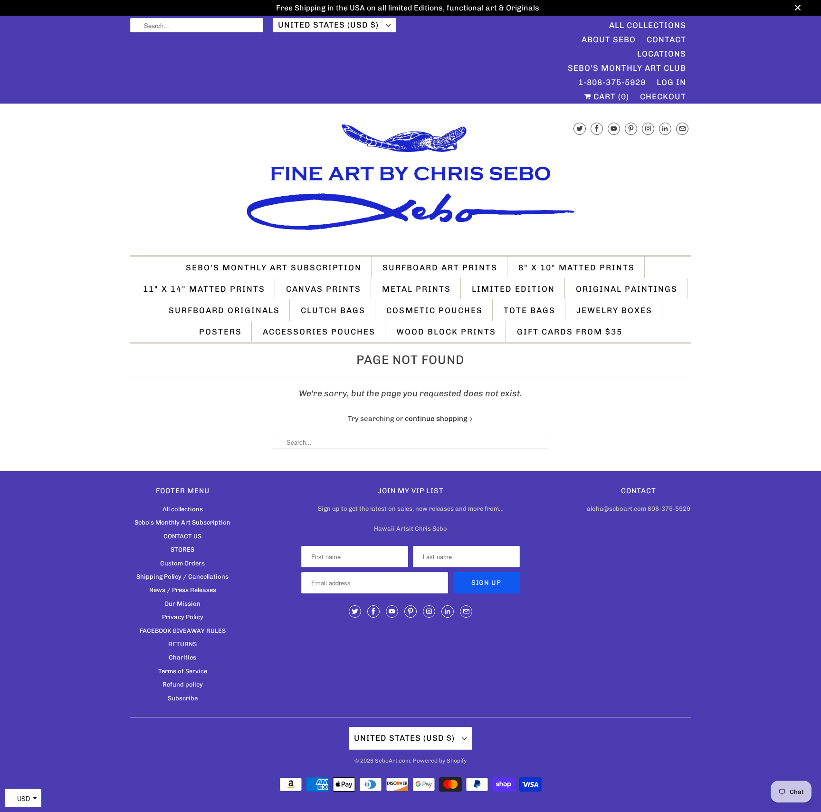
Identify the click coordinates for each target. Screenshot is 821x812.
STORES (182, 549)
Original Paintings (627, 289)
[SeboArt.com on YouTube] (614, 128)
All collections (182, 509)
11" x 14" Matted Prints (204, 289)
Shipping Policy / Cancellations (182, 576)
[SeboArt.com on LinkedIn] (665, 128)
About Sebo (609, 39)
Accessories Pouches (319, 331)
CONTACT (666, 39)
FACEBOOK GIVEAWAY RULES (183, 630)
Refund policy (182, 684)
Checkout (663, 96)
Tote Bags (529, 310)
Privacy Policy (182, 617)
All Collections (647, 25)
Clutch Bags (333, 310)
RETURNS (182, 644)
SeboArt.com (392, 760)
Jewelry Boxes (614, 310)
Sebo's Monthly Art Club (627, 68)
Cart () (610, 96)
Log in (671, 82)
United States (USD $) (329, 24)
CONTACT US (182, 536)
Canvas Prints (323, 289)
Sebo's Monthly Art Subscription (274, 267)
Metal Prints (416, 289)
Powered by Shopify (440, 760)
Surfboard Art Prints (439, 267)
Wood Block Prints (446, 331)
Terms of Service (182, 671)
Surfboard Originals (224, 310)
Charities (182, 657)
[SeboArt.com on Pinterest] (631, 128)
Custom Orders (182, 563)
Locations (661, 53)
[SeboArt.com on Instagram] (648, 128)
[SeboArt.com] (410, 182)
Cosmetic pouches (434, 310)
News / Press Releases (182, 589)
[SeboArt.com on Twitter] (579, 128)
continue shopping (437, 418)
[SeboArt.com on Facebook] (597, 128)
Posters (220, 331)
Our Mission (182, 603)
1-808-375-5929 (612, 82)
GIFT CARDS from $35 (569, 331)
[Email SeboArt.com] (682, 128)
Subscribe (183, 698)
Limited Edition (513, 289)
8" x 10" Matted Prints (576, 267)
